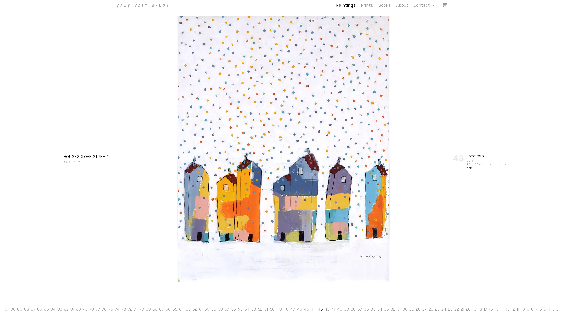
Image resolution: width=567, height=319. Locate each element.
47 (292, 309)
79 (85, 309)
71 (136, 309)
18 (480, 309)
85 (46, 309)
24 (443, 309)
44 (313, 309)
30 (405, 309)
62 (194, 309)
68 (155, 309)
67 (161, 309)
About (402, 5)
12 (513, 309)
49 (279, 309)
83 (59, 309)
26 (431, 309)
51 (266, 309)
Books (384, 5)
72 (130, 309)
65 (174, 309)
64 (181, 309)
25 (437, 309)
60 (206, 309)
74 (117, 309)
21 (462, 309)
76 (104, 309)
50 (272, 309)
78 (91, 309)
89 (19, 309)
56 (233, 309)
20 (468, 309)
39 (346, 309)
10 (523, 309)
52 (260, 309)
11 (518, 309)
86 (39, 309)
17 (485, 309)
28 (418, 309)
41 (333, 309)
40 (339, 309)
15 (496, 309)
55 (240, 309)
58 (220, 309)
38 (353, 309)
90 (13, 309)
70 (141, 309)
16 (491, 309)
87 (33, 309)
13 (508, 309)
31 (399, 309)
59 (213, 309)
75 (110, 309)
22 (456, 309)
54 (246, 309)
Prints (367, 5)
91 (7, 309)
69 (148, 309)
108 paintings (85, 159)
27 (424, 309)
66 (168, 309)
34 (379, 309)
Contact (422, 5)
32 (393, 309)
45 (306, 309)
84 (53, 309)
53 (253, 309)
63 (188, 309)
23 (450, 309)
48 (286, 309)
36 (366, 309)
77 (98, 309)
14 (502, 309)
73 (123, 309)
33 (386, 309)
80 (78, 309)
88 (26, 309)
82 (66, 309)
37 (359, 309)
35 (373, 309)
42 (327, 309)
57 (227, 309)
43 (320, 309)
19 (474, 309)
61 (201, 309)
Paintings (346, 5)
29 (411, 309)
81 (72, 309)
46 (299, 309)
